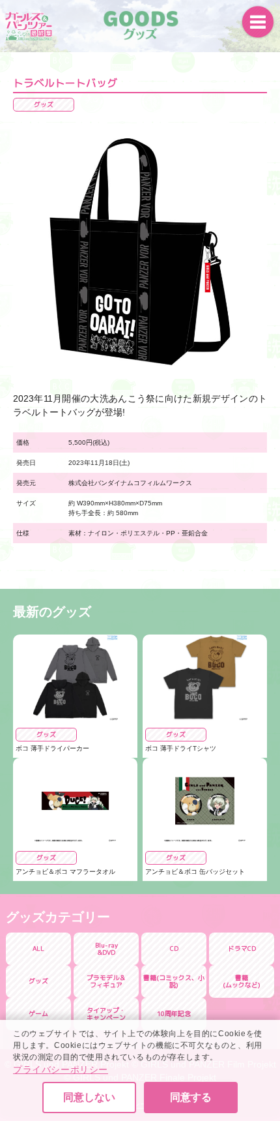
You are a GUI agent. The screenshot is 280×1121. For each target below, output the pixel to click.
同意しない (89, 1097)
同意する (191, 1097)
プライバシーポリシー (60, 1069)
